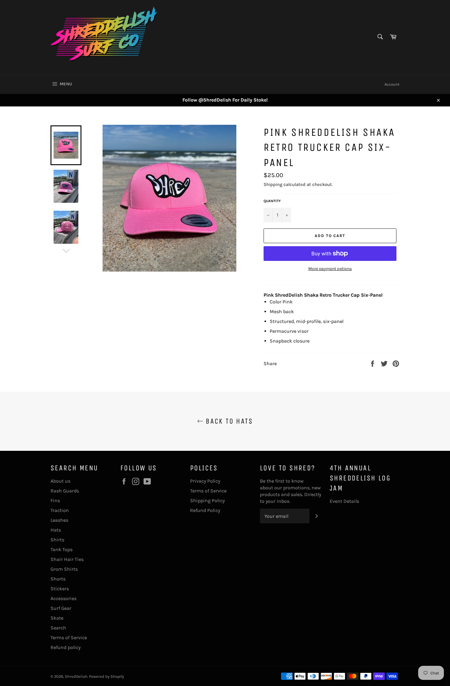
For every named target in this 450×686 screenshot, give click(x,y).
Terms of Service (69, 637)
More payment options (330, 268)
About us (60, 481)
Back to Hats (228, 421)
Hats (56, 530)
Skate (57, 618)
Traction (60, 510)
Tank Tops (62, 549)
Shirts (57, 540)
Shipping (273, 184)
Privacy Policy (205, 481)
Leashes (59, 520)
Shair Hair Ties (67, 559)
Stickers (60, 588)
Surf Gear (61, 608)
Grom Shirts (64, 569)
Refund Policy (205, 510)
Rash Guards (65, 491)
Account (391, 84)
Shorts (58, 579)
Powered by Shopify (106, 676)
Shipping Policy (207, 500)
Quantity (272, 201)
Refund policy (66, 647)
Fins (55, 500)
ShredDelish (76, 676)
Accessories (64, 598)
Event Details (344, 501)
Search (58, 628)
